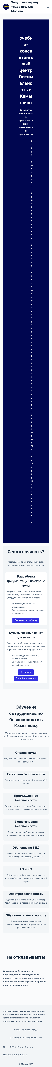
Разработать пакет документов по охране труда (24, 1011)
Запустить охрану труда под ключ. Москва (25, 6)
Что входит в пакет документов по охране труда (24, 1014)
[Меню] (48, 7)
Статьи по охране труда (26, 1029)
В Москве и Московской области (26, 1038)
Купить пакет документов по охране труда (21, 1018)
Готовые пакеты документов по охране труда (22, 1021)
